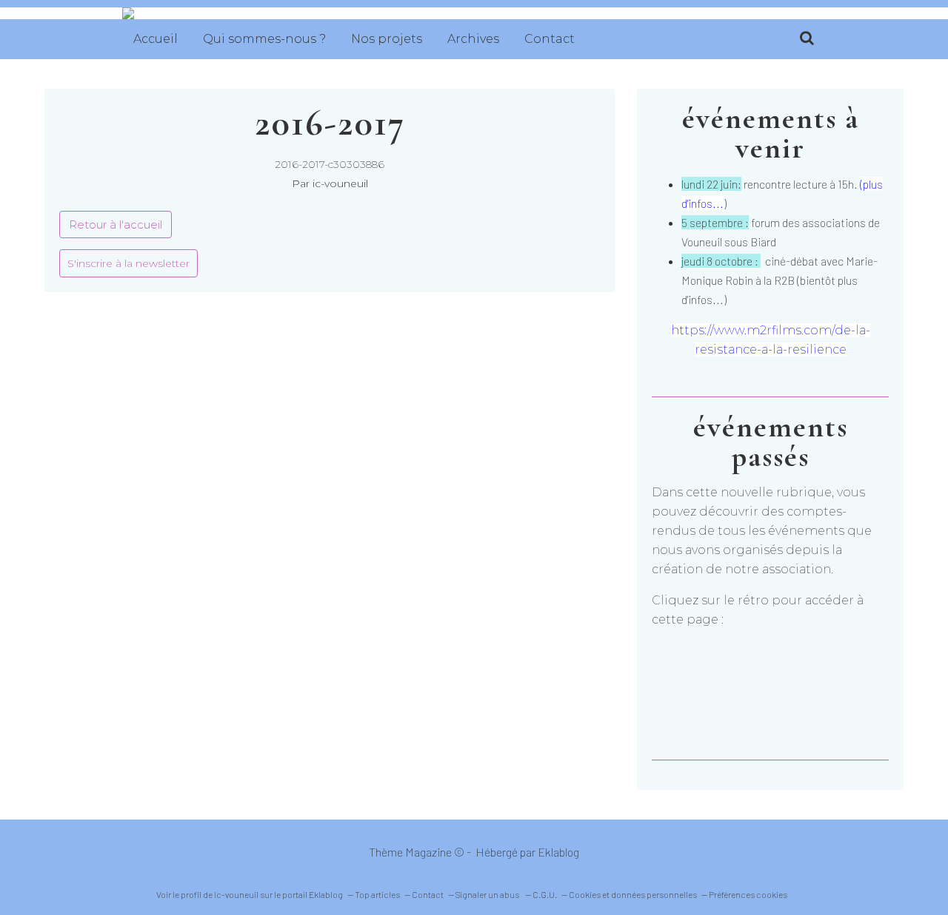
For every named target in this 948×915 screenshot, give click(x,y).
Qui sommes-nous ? (264, 39)
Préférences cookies (748, 894)
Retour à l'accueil (115, 224)
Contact (549, 39)
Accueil (155, 39)
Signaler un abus (488, 894)
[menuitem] (155, 39)
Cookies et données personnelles (633, 894)
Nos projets (386, 39)
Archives (473, 39)
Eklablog (558, 852)
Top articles (377, 894)
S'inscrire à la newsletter (128, 263)
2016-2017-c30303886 (329, 164)
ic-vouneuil (236, 894)
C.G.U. (545, 894)
